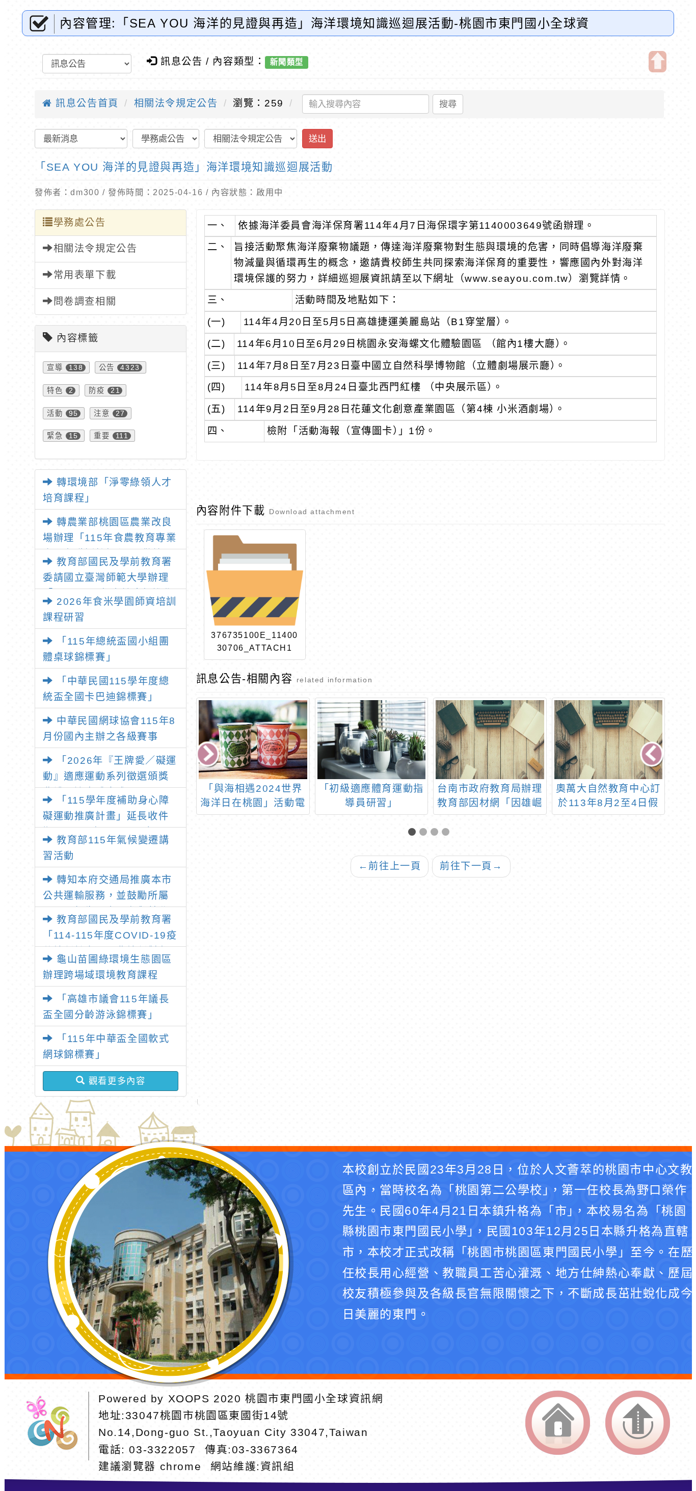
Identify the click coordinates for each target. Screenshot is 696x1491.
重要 (102, 436)
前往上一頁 (389, 866)
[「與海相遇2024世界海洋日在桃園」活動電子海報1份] (253, 739)
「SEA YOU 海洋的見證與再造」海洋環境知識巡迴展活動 (184, 167)
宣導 (55, 367)
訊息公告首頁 (85, 103)
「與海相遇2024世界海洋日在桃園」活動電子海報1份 (252, 803)
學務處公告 (79, 222)
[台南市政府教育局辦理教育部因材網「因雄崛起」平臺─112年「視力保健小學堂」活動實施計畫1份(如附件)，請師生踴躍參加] (490, 739)
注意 (102, 413)
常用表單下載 (85, 275)
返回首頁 (557, 1423)
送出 (317, 139)
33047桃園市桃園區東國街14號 (207, 1415)
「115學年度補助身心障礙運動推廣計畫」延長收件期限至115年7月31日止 (106, 816)
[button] (413, 833)
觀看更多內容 (115, 1081)
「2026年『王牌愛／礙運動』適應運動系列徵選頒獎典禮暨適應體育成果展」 (110, 776)
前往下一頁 (471, 866)
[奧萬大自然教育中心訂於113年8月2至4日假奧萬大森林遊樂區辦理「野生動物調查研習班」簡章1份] (608, 739)
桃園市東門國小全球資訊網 (314, 1398)
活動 (55, 413)
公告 (107, 367)
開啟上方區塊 (657, 61)
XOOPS (189, 1398)
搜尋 (448, 104)
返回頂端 (637, 1423)
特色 (55, 390)
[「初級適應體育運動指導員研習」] (371, 739)
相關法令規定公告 (176, 103)
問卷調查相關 (85, 301)
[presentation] (208, 754)
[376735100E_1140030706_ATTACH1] (254, 580)
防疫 (96, 390)
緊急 (55, 436)
